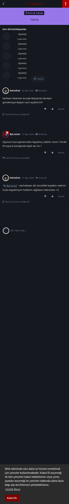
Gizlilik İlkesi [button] (12, 489)
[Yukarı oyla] (46, 109)
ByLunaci (12, 185)
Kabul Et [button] (12, 498)
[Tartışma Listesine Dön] (3, 4)
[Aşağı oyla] (53, 109)
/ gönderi (33, 3)
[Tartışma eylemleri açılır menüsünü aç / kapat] (65, 4)
